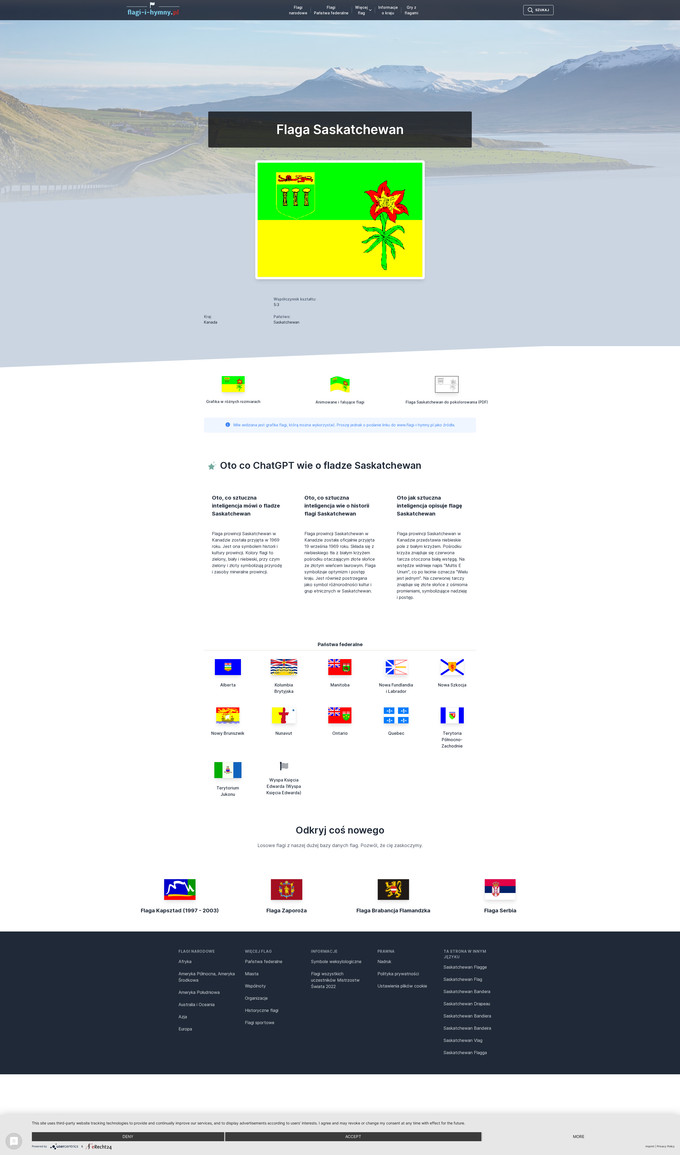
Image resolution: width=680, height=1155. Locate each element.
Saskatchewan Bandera (467, 991)
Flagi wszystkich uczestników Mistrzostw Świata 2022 (335, 980)
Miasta (251, 973)
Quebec (396, 733)
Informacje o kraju (388, 10)
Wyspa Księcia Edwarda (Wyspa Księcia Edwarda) (283, 786)
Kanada (210, 322)
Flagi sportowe (259, 1022)
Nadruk (384, 961)
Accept (353, 1136)
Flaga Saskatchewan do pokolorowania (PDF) (447, 402)
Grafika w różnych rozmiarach (233, 401)
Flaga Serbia (500, 910)
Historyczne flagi (261, 1010)
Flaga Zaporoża (286, 910)
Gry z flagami (411, 10)
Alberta (228, 685)
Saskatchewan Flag (463, 979)
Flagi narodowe (298, 10)
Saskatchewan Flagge (465, 967)
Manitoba (340, 685)
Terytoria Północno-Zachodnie (452, 740)
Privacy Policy (666, 1146)
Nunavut (283, 733)
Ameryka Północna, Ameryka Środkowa (206, 977)
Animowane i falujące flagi (340, 402)
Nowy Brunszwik (227, 733)
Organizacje (256, 998)
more (578, 1136)
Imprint (649, 1146)
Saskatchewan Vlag (463, 1040)
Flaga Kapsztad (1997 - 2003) (180, 910)
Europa (185, 1029)
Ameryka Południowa (199, 992)
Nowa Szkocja (452, 685)
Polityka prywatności (398, 973)
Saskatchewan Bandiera (467, 1016)
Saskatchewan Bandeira (467, 1028)
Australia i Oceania (196, 1004)
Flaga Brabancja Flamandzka (393, 910)
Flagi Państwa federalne (331, 10)
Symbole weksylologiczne (336, 961)
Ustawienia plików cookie (402, 986)
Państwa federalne (263, 961)
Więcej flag (361, 10)
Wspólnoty (255, 986)
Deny (127, 1136)
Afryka (185, 961)
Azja (182, 1016)
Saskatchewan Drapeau (467, 1003)
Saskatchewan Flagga (465, 1052)
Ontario (340, 733)
